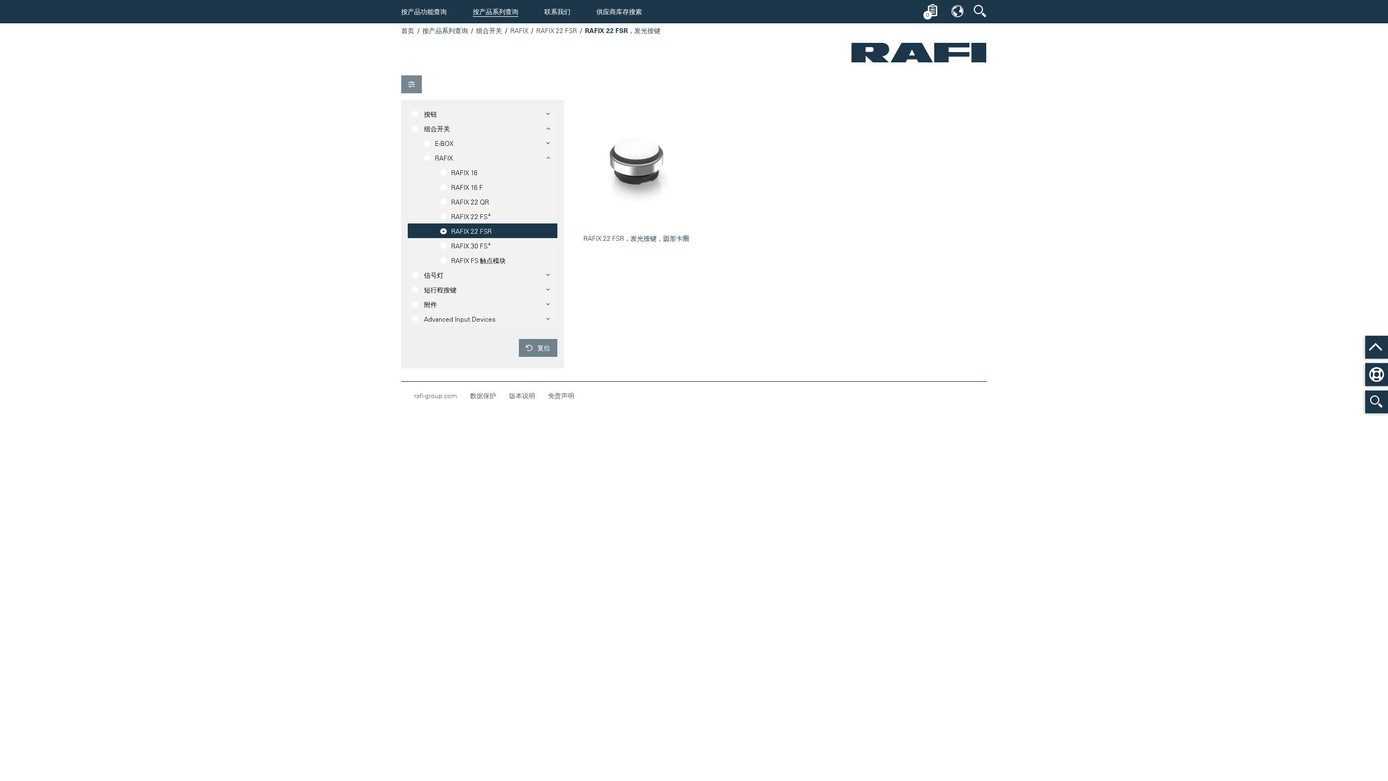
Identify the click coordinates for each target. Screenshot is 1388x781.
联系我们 (557, 11)
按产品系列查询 (495, 11)
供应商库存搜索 (619, 11)
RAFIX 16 (464, 172)
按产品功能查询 (424, 11)
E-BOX (444, 143)
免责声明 (561, 395)
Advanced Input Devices (460, 319)
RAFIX (519, 30)
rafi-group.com (435, 395)
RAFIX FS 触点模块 (478, 260)
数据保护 (483, 395)
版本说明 (522, 395)
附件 (430, 304)
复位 (543, 347)
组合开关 (489, 30)
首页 (407, 30)
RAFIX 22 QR (470, 201)
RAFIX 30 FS (471, 244)
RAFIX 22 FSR (556, 30)
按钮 (430, 114)
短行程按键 (440, 289)
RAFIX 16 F (467, 187)
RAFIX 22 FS (471, 215)
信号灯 (434, 275)
